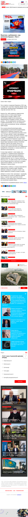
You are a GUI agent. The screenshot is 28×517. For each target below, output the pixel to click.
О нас (14, 490)
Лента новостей (5, 196)
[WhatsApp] (11, 62)
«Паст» (25, 182)
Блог (3, 293)
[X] (5, 62)
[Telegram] (15, 62)
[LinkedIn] (7, 62)
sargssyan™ (19, 494)
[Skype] (13, 62)
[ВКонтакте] (3, 62)
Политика (3, 39)
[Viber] (9, 62)
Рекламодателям (20, 490)
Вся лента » (14, 260)
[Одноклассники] (2, 62)
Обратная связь (8, 490)
